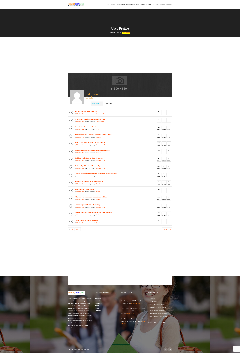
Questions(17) (96, 103)
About (107, 4)
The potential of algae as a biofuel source (87, 127)
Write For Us (162, 4)
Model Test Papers (141, 4)
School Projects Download (157, 310)
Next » (78, 229)
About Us (152, 298)
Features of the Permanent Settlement (87, 220)
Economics (98, 300)
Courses (112, 4)
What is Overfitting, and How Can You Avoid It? (90, 142)
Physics (98, 176)
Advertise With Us (154, 301)
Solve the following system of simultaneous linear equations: (93, 212)
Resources (119, 4)
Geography (98, 298)
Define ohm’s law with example (84, 189)
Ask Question (167, 229)
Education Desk (80, 113)
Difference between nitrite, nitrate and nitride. (89, 181)
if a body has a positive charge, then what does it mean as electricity (96, 173)
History (97, 305)
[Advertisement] (120, 60)
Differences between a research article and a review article (93, 134)
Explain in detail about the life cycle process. (89, 158)
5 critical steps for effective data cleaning (87, 205)
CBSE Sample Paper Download (158, 307)
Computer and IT (100, 113)
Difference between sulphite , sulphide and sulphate (91, 197)
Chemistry (99, 184)
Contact (169, 4)
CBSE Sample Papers (128, 4)
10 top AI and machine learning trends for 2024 (90, 119)
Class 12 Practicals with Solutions (158, 316)
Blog (156, 4)
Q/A (153, 4)
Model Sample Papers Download (158, 313)
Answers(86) (108, 103)
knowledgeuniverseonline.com (76, 298)
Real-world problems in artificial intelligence (89, 166)
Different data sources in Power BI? (86, 111)
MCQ (149, 4)
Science (98, 129)
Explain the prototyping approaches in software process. (92, 150)
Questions (98, 137)
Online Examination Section (157, 304)
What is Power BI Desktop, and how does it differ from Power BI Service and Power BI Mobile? (133, 311)
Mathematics (99, 215)
